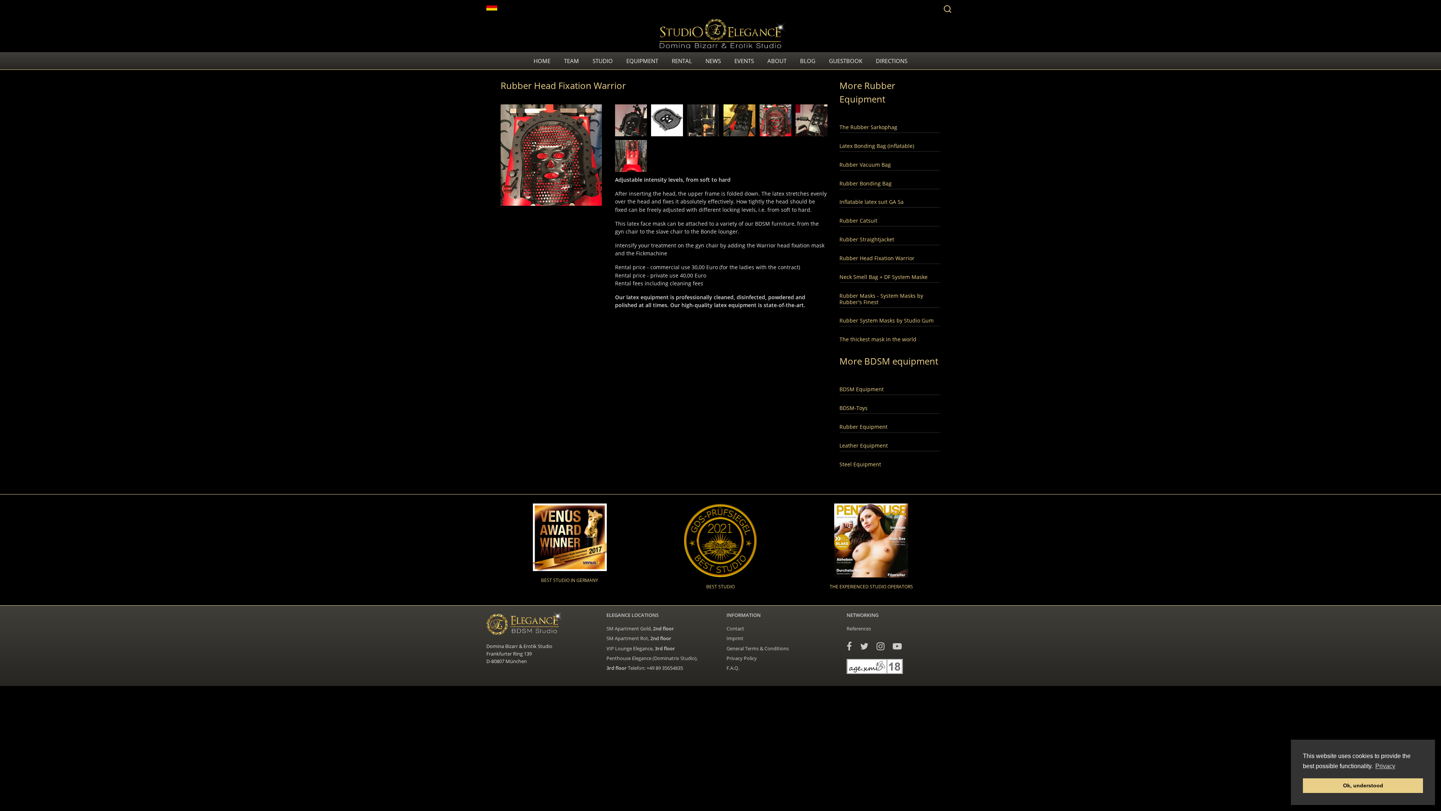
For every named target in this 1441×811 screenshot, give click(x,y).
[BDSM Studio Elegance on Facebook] (849, 646)
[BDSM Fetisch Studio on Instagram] (880, 646)
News (713, 61)
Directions (891, 61)
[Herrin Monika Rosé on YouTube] (897, 646)
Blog (807, 61)
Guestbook (845, 61)
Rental (682, 61)
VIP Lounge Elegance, (640, 648)
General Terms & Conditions (758, 648)
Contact (735, 628)
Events (744, 61)
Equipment (642, 61)
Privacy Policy (742, 658)
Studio (603, 61)
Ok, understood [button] (1363, 785)
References (859, 628)
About (777, 61)
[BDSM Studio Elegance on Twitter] (864, 646)
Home (542, 61)
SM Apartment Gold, (640, 628)
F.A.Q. (733, 668)
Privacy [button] (1385, 766)
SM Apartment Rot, (638, 638)
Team (571, 61)
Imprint (735, 638)
